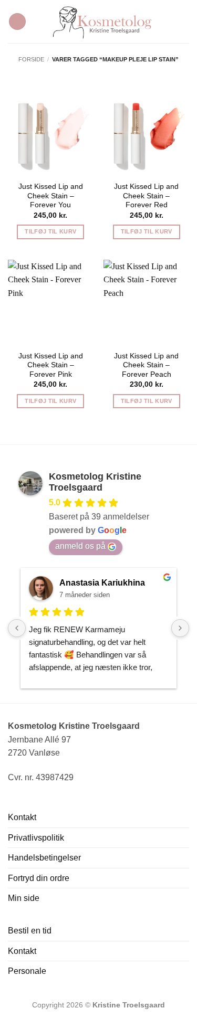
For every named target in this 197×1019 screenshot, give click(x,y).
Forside (31, 59)
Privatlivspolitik (36, 837)
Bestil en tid (29, 930)
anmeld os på (80, 546)
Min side (23, 898)
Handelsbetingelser (44, 857)
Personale (27, 971)
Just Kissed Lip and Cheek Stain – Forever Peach (146, 365)
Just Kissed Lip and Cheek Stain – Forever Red (146, 196)
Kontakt (22, 817)
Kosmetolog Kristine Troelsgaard (95, 482)
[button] (17, 21)
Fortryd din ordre (38, 878)
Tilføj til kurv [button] (50, 231)
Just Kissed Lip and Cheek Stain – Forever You (50, 196)
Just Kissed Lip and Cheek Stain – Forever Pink (50, 365)
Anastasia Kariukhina (102, 582)
